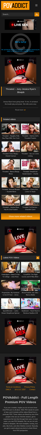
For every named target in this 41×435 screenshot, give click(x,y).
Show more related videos (20, 216)
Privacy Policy (29, 387)
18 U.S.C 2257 (20, 389)
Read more (19, 110)
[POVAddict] (17, 6)
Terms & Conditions (13, 387)
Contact (32, 389)
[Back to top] (34, 429)
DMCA (8, 389)
